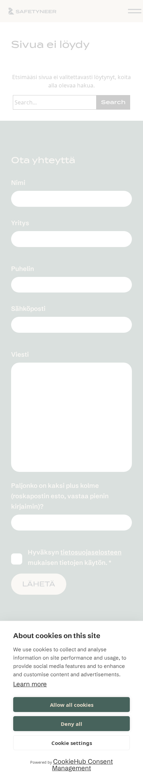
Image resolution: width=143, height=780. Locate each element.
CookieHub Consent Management (82, 764)
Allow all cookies (71, 704)
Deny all (71, 723)
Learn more (30, 684)
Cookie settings (71, 742)
